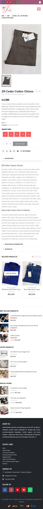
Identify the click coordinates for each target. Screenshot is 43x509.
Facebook (3, 151)
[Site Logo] (7, 9)
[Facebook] (3, 2)
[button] (39, 9)
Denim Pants (10, 287)
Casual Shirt (31, 287)
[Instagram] (14, 2)
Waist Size (6, 129)
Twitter (6, 151)
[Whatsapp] (30, 489)
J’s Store (37, 223)
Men (17, 125)
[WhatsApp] (18, 2)
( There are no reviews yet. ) (18, 94)
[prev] (36, 91)
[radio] (5, 134)
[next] (39, 91)
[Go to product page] (11, 273)
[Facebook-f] (4, 489)
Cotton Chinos (11, 125)
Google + (14, 151)
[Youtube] (11, 2)
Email (17, 151)
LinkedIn (10, 151)
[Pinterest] (7, 2)
